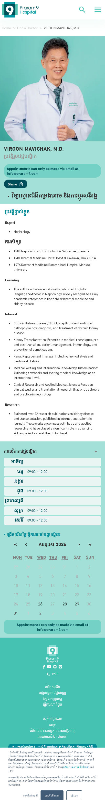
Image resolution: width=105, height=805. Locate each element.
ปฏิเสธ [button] (74, 795)
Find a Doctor (27, 28)
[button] (52, 451)
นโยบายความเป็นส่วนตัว (76, 767)
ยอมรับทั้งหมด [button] (52, 795)
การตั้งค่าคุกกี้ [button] (30, 795)
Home (6, 28)
